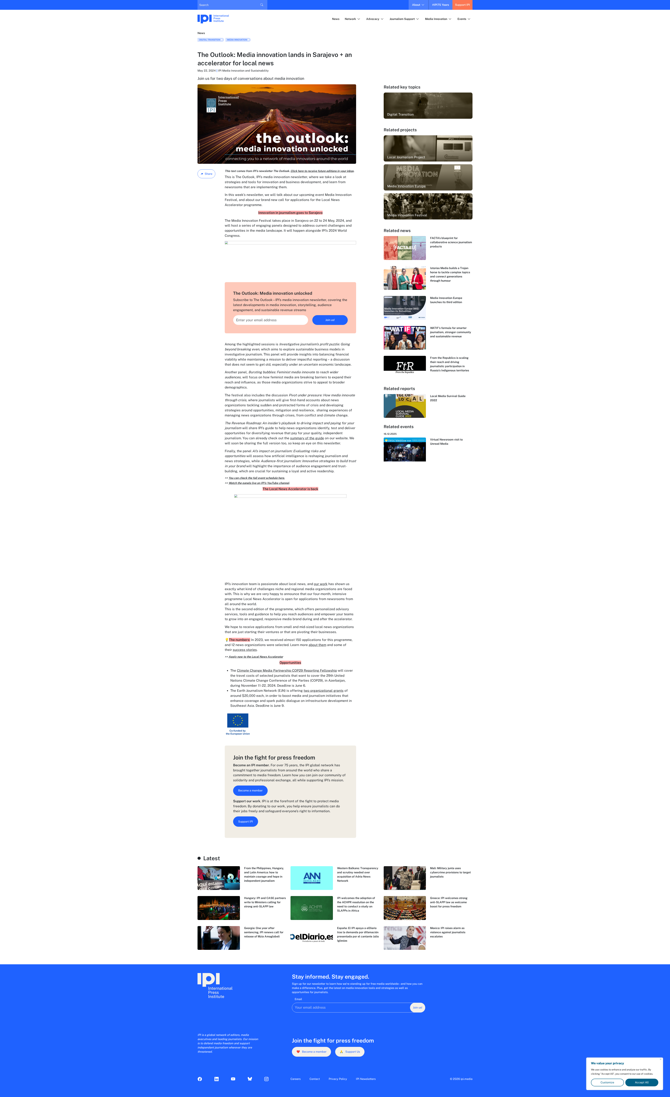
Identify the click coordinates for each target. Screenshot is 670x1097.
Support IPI (462, 4)
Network (350, 19)
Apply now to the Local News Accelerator (256, 656)
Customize (607, 1082)
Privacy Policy (338, 1079)
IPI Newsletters (366, 1079)
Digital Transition (209, 40)
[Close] (660, 1059)
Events (461, 19)
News (335, 19)
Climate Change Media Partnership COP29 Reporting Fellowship (287, 670)
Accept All (642, 1082)
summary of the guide (307, 438)
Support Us (350, 1051)
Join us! (330, 320)
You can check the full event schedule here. (257, 478)
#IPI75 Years (440, 4)
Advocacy (372, 19)
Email (298, 999)
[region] (624, 1074)
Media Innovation (436, 19)
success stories (245, 650)
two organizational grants (324, 690)
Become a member (250, 790)
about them (317, 645)
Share (208, 173)
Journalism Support (402, 19)
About (416, 4)
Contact (315, 1079)
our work (320, 584)
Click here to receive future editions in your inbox (322, 171)
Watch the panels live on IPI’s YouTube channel (259, 483)
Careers (296, 1079)
